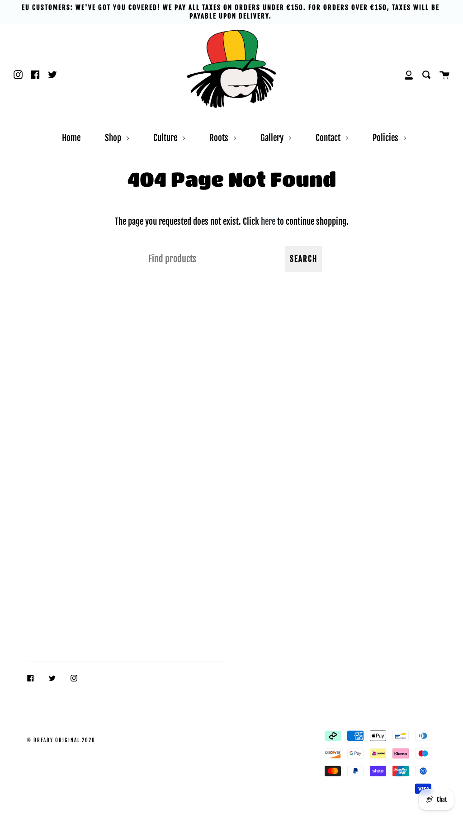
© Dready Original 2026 (61, 740)
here (268, 221)
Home (71, 137)
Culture (166, 137)
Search (303, 259)
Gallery (272, 137)
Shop (114, 137)
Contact (329, 137)
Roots (219, 137)
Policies (386, 137)
